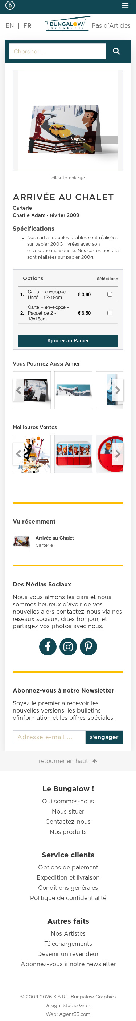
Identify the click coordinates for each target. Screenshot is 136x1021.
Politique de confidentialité (68, 898)
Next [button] (117, 390)
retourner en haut (63, 761)
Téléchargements (68, 944)
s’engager (104, 737)
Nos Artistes (68, 934)
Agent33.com (74, 1014)
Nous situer (68, 812)
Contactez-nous (68, 822)
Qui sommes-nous (68, 801)
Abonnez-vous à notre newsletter (68, 964)
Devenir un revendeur (68, 954)
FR (27, 26)
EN (9, 26)
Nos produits (68, 832)
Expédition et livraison (68, 878)
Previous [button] (18, 390)
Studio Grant (77, 1006)
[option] (68, 120)
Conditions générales (68, 888)
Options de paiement (68, 868)
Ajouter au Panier (68, 341)
